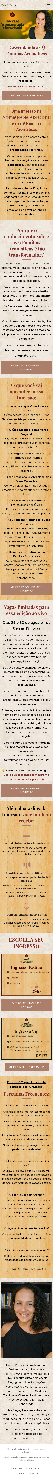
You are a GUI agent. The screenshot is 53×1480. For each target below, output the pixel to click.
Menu (49, 5)
